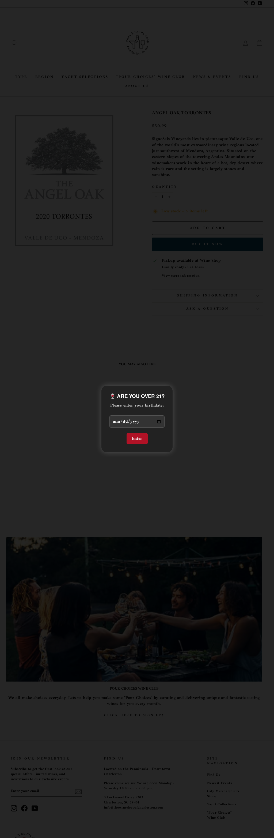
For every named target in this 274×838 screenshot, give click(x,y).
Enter (137, 438)
